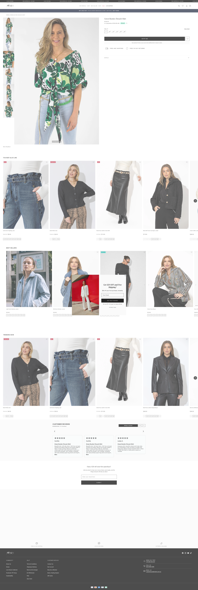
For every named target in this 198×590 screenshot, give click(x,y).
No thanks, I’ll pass (112, 307)
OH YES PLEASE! (112, 300)
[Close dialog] (125, 275)
